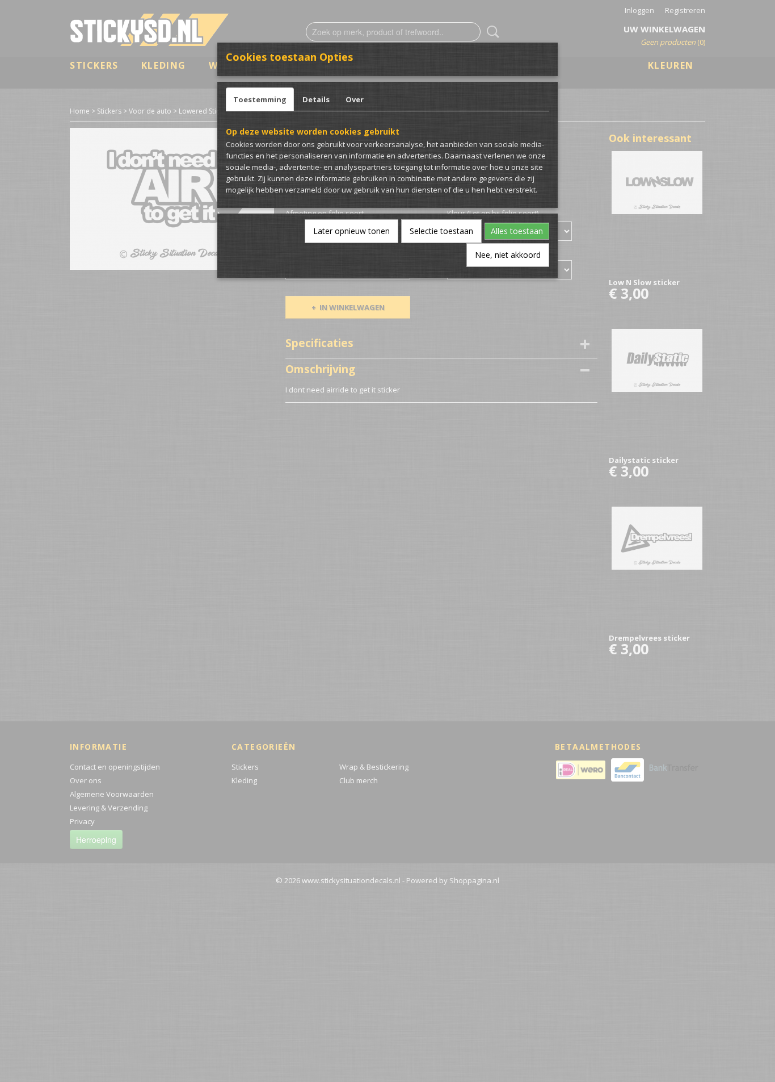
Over (355, 99)
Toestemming (260, 99)
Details (316, 99)
